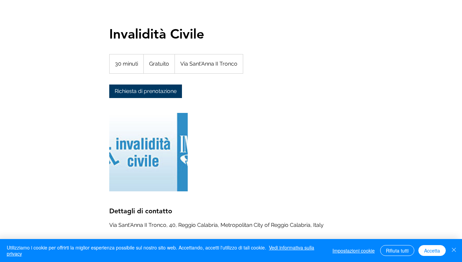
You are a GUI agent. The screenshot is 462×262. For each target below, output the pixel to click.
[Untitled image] (148, 152)
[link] (145, 91)
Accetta (432, 250)
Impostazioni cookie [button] (353, 250)
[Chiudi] (454, 250)
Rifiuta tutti (397, 250)
